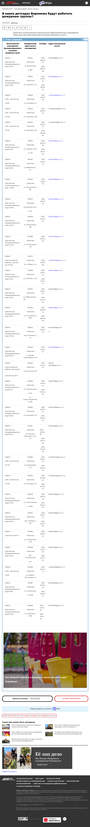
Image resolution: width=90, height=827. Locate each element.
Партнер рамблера (35, 818)
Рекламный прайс (73, 781)
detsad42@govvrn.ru (55, 270)
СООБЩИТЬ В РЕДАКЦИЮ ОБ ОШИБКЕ (28, 786)
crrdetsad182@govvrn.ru (56, 260)
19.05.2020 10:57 (7, 9)
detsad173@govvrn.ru (55, 236)
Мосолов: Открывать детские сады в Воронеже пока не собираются (67, 726)
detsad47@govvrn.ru (55, 159)
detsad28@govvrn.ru (55, 76)
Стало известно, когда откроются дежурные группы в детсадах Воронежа (27, 733)
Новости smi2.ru (9, 772)
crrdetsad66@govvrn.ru (56, 95)
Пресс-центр (39, 778)
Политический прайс (23, 783)
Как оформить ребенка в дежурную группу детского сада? (36, 677)
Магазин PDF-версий (53, 778)
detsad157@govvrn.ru (55, 216)
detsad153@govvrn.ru (55, 179)
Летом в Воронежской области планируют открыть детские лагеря (26, 726)
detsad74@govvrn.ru (55, 307)
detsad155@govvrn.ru (55, 199)
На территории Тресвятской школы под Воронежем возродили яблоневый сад (68, 733)
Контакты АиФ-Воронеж (55, 781)
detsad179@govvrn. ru (56, 347)
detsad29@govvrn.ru (55, 141)
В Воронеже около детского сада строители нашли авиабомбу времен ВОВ (27, 740)
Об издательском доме (24, 778)
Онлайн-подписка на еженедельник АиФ (30, 781)
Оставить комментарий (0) (71, 698)
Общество (14, 23)
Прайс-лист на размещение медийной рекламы (50, 783)
